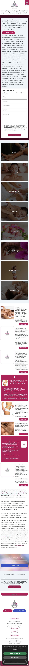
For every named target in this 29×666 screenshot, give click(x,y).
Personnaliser (15, 662)
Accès (14, 631)
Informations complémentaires (14, 638)
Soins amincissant (14, 270)
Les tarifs (14, 594)
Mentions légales (14, 640)
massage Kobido (6, 536)
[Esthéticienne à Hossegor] (14, 5)
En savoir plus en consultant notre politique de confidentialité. (15, 130)
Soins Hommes (14, 290)
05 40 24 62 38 (15, 565)
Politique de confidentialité (16, 583)
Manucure (14, 231)
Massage (14, 211)
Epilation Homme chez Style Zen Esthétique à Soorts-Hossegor (21, 425)
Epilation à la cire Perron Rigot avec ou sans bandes (21, 430)
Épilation (14, 152)
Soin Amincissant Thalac (21, 416)
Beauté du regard (14, 251)
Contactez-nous (14, 562)
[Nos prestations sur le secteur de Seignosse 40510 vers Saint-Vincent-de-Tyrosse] (5, 383)
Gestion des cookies (14, 643)
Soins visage (15, 172)
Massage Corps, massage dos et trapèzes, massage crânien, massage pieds (21, 320)
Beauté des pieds (14, 191)
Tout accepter (15, 654)
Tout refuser (15, 657)
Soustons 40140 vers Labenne (12, 455)
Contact (9, 611)
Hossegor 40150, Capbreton (11, 458)
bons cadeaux (20, 545)
